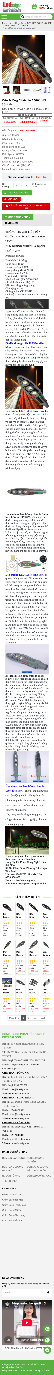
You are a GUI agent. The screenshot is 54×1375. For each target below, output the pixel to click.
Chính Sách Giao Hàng (13, 1215)
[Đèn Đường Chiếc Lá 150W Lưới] (16, 90)
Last (43, 1018)
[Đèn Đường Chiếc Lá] (34, 983)
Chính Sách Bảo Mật (12, 1199)
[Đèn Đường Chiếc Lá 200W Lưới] (21, 983)
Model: (9, 104)
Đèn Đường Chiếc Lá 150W (33, 916)
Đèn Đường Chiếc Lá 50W (7, 916)
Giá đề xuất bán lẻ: (21, 177)
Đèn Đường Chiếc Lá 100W (20, 916)
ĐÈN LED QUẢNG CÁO (39, 1175)
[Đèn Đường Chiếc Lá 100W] (21, 907)
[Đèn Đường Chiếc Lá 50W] (7, 907)
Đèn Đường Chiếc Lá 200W (46, 916)
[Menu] (4, 17)
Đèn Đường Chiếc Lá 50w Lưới (46, 954)
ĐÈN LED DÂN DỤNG (13, 1158)
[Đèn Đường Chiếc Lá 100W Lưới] (7, 983)
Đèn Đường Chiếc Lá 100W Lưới (6, 991)
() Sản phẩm (45, 6)
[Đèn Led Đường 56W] (47, 983)
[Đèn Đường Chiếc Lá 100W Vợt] (34, 945)
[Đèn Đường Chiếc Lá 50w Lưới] (47, 945)
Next (35, 1018)
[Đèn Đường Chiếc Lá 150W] (34, 907)
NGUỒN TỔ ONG (11, 1175)
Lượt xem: (40, 184)
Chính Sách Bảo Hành (13, 1220)
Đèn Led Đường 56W (46, 991)
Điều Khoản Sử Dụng (12, 1194)
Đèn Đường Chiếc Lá (33, 991)
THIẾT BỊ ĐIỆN (9, 1181)
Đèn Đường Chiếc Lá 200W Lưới (20, 991)
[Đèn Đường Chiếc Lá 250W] (7, 945)
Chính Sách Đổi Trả (11, 1210)
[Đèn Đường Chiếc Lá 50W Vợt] (21, 945)
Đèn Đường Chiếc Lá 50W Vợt (20, 954)
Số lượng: (6, 185)
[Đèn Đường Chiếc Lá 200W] (47, 907)
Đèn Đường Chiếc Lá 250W (6, 954)
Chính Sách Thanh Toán (14, 1205)
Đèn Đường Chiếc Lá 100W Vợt (33, 954)
